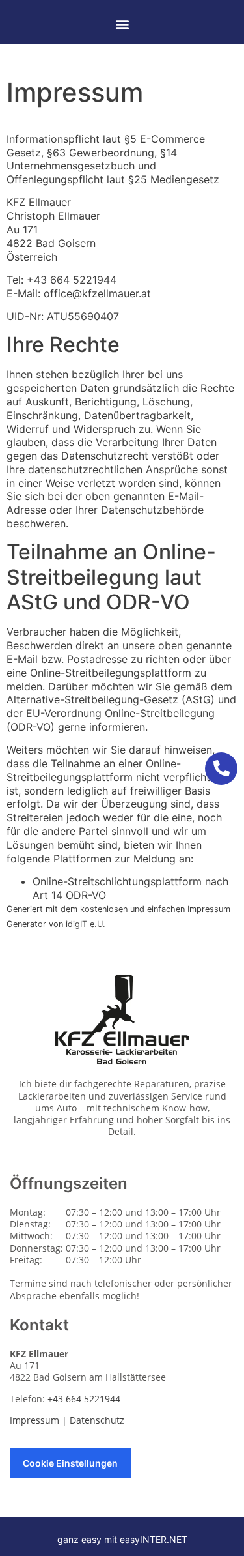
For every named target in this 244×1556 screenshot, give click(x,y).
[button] (122, 24)
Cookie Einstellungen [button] (70, 1463)
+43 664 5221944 (69, 279)
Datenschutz (97, 1420)
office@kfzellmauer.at (97, 293)
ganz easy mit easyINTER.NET (122, 1539)
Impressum (34, 1420)
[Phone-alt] (221, 768)
